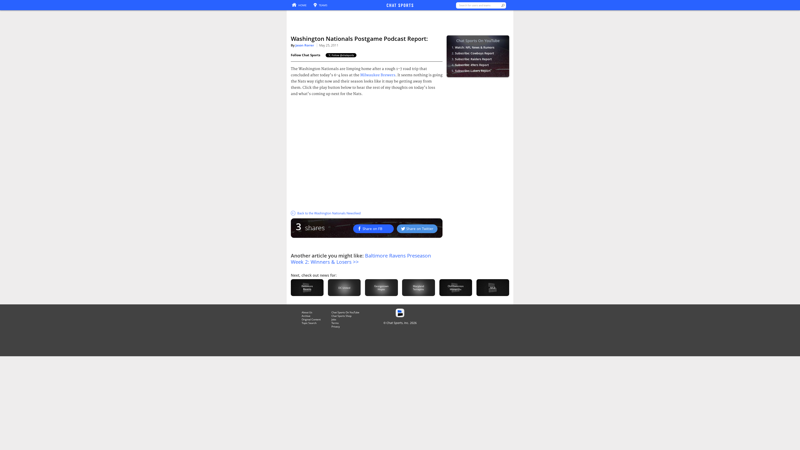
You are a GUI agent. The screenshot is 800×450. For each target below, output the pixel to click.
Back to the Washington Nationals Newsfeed (328, 213)
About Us (307, 312)
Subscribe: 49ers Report (472, 65)
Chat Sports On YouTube (345, 312)
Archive (306, 316)
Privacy (335, 326)
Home (302, 5)
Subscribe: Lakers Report (473, 71)
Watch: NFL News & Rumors (474, 47)
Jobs (333, 319)
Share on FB (372, 228)
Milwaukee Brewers (377, 75)
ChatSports (400, 6)
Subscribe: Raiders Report (473, 59)
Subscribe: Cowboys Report (474, 53)
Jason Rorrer (304, 45)
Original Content (311, 319)
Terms (335, 323)
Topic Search (309, 323)
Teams (323, 5)
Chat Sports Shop (341, 316)
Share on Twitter (419, 228)
